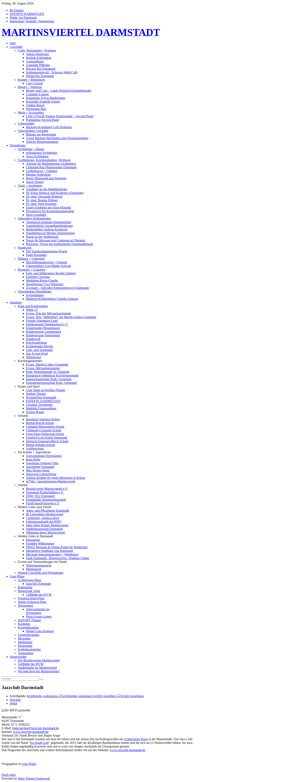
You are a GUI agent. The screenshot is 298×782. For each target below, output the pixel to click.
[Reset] (41, 679)
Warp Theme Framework (34, 778)
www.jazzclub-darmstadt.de (31, 732)
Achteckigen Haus (136, 739)
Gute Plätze (28, 764)
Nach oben (9, 775)
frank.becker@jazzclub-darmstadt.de (35, 728)
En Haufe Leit (39, 742)
